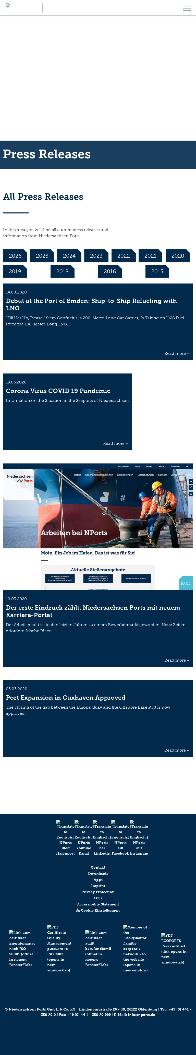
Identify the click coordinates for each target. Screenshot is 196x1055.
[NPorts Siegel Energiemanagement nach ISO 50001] (22, 954)
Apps (98, 880)
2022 (123, 256)
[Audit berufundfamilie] (98, 954)
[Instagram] (135, 838)
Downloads (98, 873)
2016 (110, 271)
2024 (69, 256)
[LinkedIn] (98, 838)
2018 (62, 271)
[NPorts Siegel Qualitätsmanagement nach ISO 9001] (60, 954)
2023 (96, 256)
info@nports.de (141, 1015)
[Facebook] (116, 838)
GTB (98, 898)
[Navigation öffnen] (186, 7)
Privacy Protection (98, 892)
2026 (15, 256)
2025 (42, 256)
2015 (157, 271)
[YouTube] (80, 838)
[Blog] (61, 838)
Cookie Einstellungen (100, 910)
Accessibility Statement (98, 904)
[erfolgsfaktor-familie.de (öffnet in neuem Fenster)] (136, 954)
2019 (15, 271)
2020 (178, 256)
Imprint (98, 886)
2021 (150, 256)
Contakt (98, 867)
